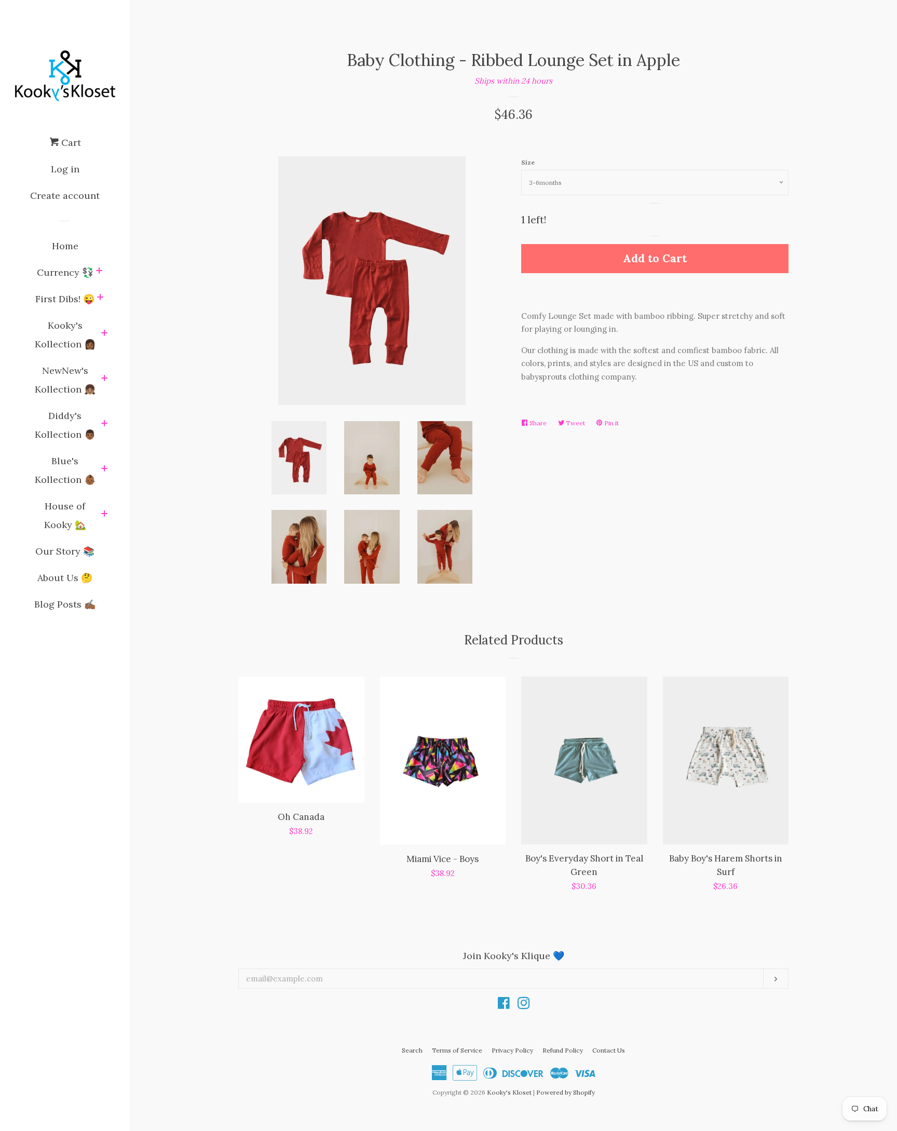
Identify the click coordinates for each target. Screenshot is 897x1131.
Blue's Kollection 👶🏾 (65, 470)
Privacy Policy (512, 1050)
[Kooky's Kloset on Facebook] (503, 1005)
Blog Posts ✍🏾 (65, 604)
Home (65, 246)
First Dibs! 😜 (64, 299)
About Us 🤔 (64, 578)
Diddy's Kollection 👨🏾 (65, 425)
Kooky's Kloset (509, 1092)
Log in (65, 169)
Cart (70, 143)
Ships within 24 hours (513, 81)
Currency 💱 (65, 272)
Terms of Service (457, 1050)
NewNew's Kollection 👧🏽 (65, 380)
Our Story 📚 (64, 551)
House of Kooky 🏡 (65, 515)
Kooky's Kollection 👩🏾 (65, 334)
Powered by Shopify (565, 1092)
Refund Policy (562, 1050)
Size (528, 162)
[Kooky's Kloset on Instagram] (524, 1005)
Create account (65, 195)
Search (412, 1050)
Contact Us (608, 1050)
